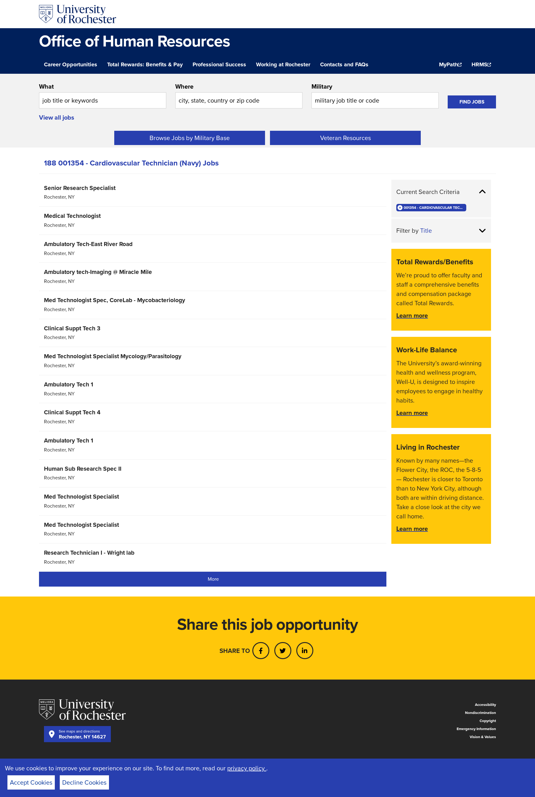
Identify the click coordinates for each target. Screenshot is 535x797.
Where (184, 86)
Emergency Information (476, 729)
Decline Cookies (84, 782)
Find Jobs (472, 101)
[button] (441, 192)
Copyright (488, 721)
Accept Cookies (31, 782)
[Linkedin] (304, 650)
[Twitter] (282, 650)
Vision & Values (483, 737)
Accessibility (485, 704)
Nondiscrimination (480, 713)
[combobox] (102, 95)
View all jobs (56, 117)
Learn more (412, 315)
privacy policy (246, 768)
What (46, 86)
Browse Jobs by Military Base (190, 138)
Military (321, 86)
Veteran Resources (345, 138)
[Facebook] (260, 650)
